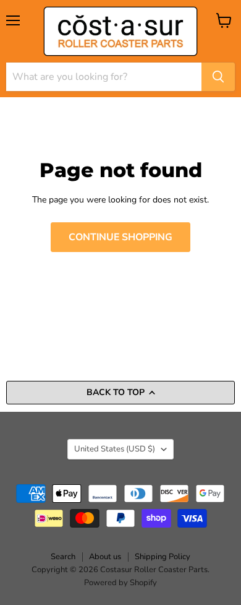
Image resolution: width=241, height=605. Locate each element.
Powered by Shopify (120, 582)
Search (63, 556)
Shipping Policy (162, 556)
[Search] (218, 77)
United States (114, 449)
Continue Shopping (120, 237)
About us (105, 556)
